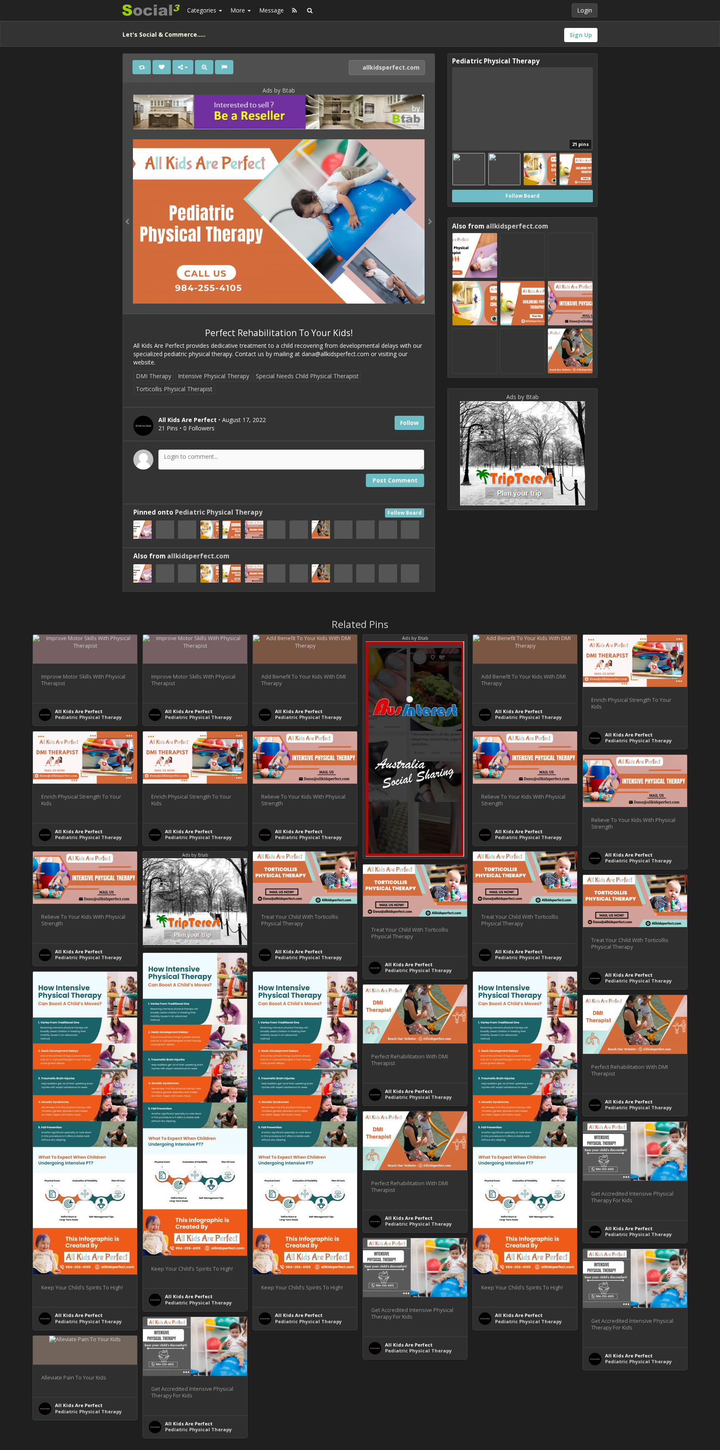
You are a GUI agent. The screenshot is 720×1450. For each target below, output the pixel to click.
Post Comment (395, 480)
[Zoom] (204, 67)
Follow (409, 423)
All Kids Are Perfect (78, 711)
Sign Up (581, 35)
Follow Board (405, 512)
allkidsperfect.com (390, 67)
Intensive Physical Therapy (213, 376)
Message (271, 10)
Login (584, 10)
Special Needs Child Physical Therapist (307, 376)
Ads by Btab (278, 90)
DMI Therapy (153, 376)
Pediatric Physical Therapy (218, 512)
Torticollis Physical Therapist (174, 389)
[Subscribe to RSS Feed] (294, 10)
